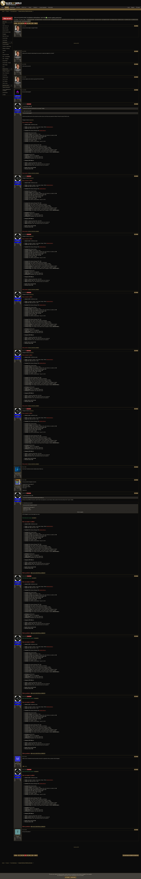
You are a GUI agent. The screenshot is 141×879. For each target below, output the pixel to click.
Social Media (5, 38)
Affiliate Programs (6, 71)
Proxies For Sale (6, 54)
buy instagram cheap (113, 19)
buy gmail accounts (98, 19)
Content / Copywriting (7, 46)
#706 (137, 104)
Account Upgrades (42, 7)
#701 (137, 25)
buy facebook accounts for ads (56, 19)
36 (25, 23)
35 (23, 23)
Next (35, 23)
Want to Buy (5, 83)
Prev (16, 23)
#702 (137, 51)
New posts (7, 9)
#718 (137, 756)
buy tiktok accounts (121, 19)
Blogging (4, 34)
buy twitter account (127, 19)
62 (32, 23)
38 (29, 23)
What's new (24, 7)
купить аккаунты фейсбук (26, 21)
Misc (3, 52)
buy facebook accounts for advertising (68, 19)
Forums (6, 7)
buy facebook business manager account (81, 19)
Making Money (5, 77)
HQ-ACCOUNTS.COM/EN (33, 173)
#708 (137, 234)
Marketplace (12, 7)
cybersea (16, 19)
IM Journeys (5, 75)
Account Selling (5, 44)
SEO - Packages (6, 58)
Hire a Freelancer (6, 73)
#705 (137, 89)
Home (2, 7)
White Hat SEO (5, 30)
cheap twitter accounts (17, 21)
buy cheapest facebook (38, 19)
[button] (27, 7)
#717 (137, 696)
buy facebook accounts (47, 19)
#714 (137, 493)
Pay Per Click (5, 79)
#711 (137, 408)
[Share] (135, 26)
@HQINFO (31, 120)
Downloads (5, 40)
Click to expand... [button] (80, 512)
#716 (137, 636)
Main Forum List (6, 25)
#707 (137, 176)
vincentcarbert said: (26, 106)
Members (35, 7)
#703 (137, 64)
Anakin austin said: (26, 111)
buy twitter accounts (134, 19)
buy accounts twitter (31, 19)
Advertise (18, 7)
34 (21, 23)
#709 (137, 292)
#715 (137, 576)
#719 (137, 769)
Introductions (5, 92)
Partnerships (50, 7)
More (4, 66)
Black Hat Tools (6, 36)
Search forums (12, 9)
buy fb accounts (91, 19)
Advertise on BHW (76, 43)
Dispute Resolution (6, 87)
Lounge (4, 94)
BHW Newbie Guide (6, 32)
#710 (137, 350)
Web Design (5, 64)
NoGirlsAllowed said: (27, 503)
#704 (137, 77)
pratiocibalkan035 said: (27, 495)
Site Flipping (5, 81)
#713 (137, 479)
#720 (137, 829)
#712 (137, 467)
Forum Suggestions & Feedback (7, 90)
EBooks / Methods (6, 48)
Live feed (2, 9)
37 (27, 23)
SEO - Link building (6, 56)
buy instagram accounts (105, 19)
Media (30, 7)
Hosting (4, 50)
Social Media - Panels (7, 62)
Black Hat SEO (5, 28)
